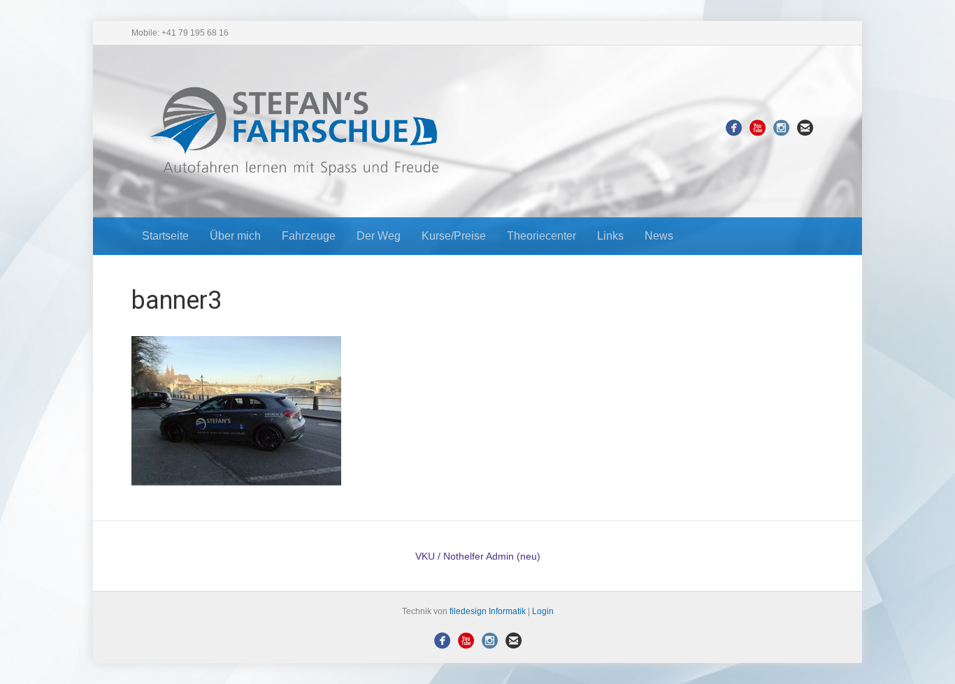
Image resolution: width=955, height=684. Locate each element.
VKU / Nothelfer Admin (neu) (477, 556)
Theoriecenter (541, 236)
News (659, 236)
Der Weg (379, 236)
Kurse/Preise (454, 236)
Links (610, 236)
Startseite (165, 236)
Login (543, 611)
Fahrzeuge (309, 236)
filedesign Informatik (488, 611)
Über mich (235, 236)
